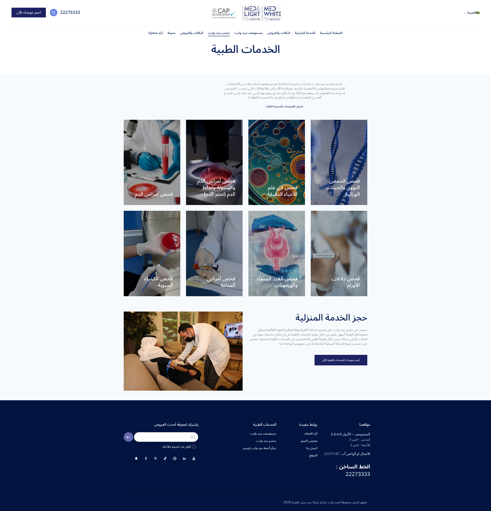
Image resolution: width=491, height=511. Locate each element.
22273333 (358, 474)
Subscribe (128, 437)
